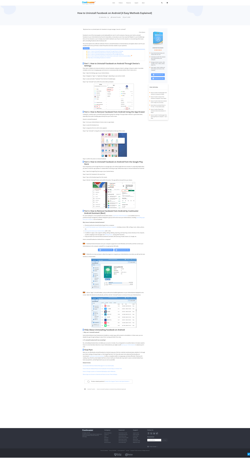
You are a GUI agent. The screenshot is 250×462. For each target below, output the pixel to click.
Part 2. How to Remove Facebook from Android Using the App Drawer (105, 52)
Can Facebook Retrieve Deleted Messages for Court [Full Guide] (98, 365)
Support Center (136, 433)
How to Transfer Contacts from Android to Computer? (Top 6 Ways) (158, 97)
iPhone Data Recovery (123, 440)
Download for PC (158, 74)
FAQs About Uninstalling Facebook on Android (99, 57)
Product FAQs (135, 436)
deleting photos (109, 234)
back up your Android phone (128, 345)
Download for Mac (159, 78)
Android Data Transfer (123, 433)
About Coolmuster (107, 433)
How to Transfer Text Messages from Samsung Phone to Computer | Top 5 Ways (159, 116)
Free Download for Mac (123, 250)
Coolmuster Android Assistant (120, 215)
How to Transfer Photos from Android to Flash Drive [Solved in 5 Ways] (158, 111)
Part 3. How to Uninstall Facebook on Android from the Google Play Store (106, 54)
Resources (106, 439)
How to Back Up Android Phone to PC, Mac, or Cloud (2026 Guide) (158, 106)
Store (105, 436)
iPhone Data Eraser (122, 442)
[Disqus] (114, 411)
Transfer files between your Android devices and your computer (100, 227)
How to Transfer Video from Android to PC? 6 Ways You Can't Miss (159, 101)
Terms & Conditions (104, 450)
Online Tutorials (136, 434)
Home (113, 2)
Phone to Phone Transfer (123, 437)
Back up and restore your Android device (95, 231)
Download (106, 437)
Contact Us (106, 434)
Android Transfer (116, 17)
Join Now (164, 440)
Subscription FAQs (136, 440)
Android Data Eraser (122, 436)
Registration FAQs (136, 442)
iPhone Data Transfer (123, 439)
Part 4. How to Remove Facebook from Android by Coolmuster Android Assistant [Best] (109, 56)
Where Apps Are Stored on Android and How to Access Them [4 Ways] (100, 374)
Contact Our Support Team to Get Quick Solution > (117, 381)
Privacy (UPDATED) (112, 450)
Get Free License (107, 442)
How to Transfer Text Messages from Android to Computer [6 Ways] (159, 93)
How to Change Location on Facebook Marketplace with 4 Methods (99, 371)
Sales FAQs (135, 437)
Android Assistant (158, 48)
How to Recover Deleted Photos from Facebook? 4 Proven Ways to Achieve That (102, 368)
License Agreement (121, 450)
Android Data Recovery (123, 434)
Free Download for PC (106, 250)
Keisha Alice (103, 17)
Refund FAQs (135, 439)
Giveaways (106, 440)
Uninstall (127, 450)
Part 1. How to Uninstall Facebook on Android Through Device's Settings (105, 51)
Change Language (152, 446)
